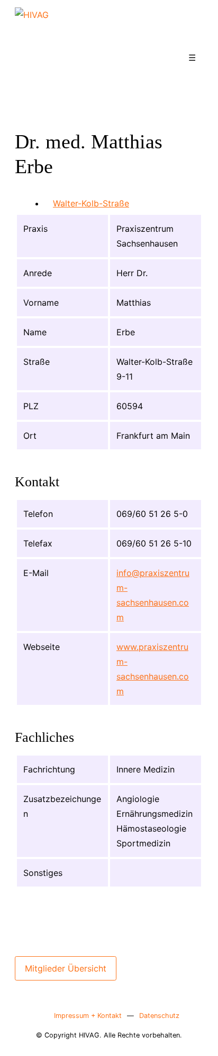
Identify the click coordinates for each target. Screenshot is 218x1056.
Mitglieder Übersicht (65, 968)
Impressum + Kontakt (88, 1016)
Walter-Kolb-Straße (91, 203)
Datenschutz (159, 1016)
